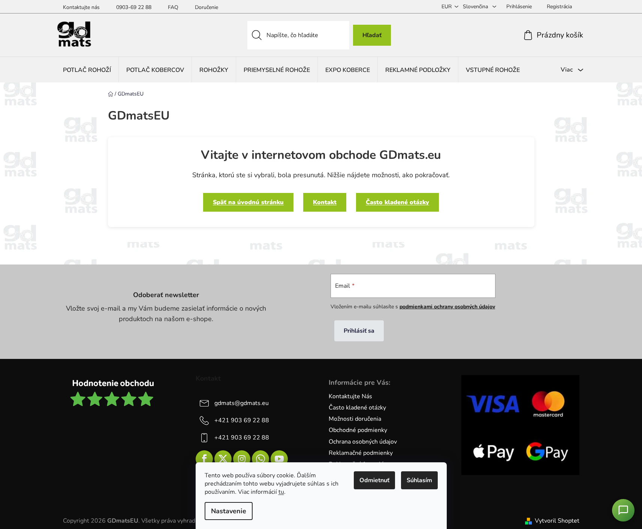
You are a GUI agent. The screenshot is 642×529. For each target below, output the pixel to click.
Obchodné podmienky (358, 430)
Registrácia (559, 6)
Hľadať (372, 35)
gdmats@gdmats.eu (241, 403)
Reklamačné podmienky (361, 453)
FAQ (173, 7)
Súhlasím (419, 480)
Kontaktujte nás (81, 7)
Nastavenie (228, 511)
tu (281, 492)
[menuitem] (86, 70)
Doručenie (206, 7)
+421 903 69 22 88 (241, 420)
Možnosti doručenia (355, 419)
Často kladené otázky (397, 202)
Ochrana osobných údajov (363, 442)
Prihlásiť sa (359, 331)
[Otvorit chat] (623, 510)
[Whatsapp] (260, 459)
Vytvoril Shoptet (557, 521)
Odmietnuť (374, 480)
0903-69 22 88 (133, 7)
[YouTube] (279, 459)
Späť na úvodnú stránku (248, 202)
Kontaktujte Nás (350, 396)
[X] (223, 459)
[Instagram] (241, 459)
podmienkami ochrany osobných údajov (447, 306)
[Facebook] (204, 459)
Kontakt (325, 202)
